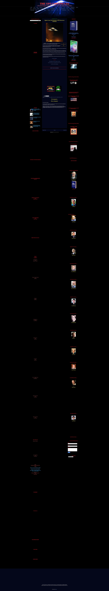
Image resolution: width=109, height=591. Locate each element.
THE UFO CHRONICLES (54, 3)
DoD (64, 7)
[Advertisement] (54, 14)
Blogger (56, 589)
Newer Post (44, 130)
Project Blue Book (72, 8)
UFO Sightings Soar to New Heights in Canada (54, 61)
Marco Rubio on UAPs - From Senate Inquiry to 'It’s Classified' (37, 110)
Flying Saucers (73, 7)
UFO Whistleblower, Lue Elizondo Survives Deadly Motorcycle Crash (36, 126)
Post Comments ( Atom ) (56, 132)
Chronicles (48, 7)
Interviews (34, 8)
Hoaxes (77, 7)
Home (54, 130)
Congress (52, 7)
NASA (48, 8)
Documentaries (60, 7)
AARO (31, 7)
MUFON (38, 8)
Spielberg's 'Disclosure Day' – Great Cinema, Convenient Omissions (36, 114)
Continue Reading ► (54, 58)
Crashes (56, 7)
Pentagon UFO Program (62, 8)
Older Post (64, 130)
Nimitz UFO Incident (52, 8)
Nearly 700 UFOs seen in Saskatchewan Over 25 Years (54, 62)
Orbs (57, 8)
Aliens (37, 7)
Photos (67, 8)
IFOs (31, 8)
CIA (44, 7)
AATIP (34, 7)
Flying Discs (67, 7)
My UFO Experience (43, 8)
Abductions (41, 7)
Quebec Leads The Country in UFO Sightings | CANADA (54, 21)
